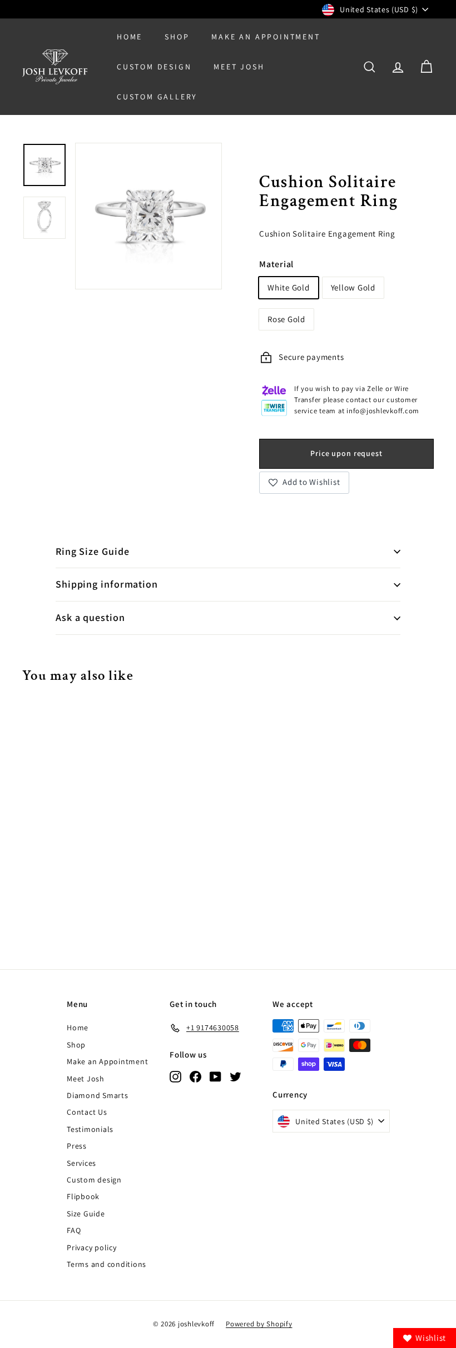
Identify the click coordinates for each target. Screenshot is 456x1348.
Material (276, 264)
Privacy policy (92, 1247)
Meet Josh (239, 67)
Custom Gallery (157, 97)
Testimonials (90, 1129)
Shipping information (107, 584)
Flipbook (83, 1196)
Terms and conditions (106, 1264)
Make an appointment (265, 37)
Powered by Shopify (259, 1324)
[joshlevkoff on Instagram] (175, 1076)
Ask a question (90, 617)
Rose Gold (286, 319)
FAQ (74, 1230)
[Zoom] (148, 216)
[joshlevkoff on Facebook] (195, 1076)
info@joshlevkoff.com (382, 410)
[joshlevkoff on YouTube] (215, 1076)
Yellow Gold (353, 287)
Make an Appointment (107, 1061)
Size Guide (86, 1214)
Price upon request (346, 453)
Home (129, 37)
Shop (177, 37)
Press (77, 1146)
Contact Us (87, 1112)
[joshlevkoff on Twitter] (235, 1076)
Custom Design (154, 67)
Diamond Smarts (97, 1095)
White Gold (288, 287)
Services (81, 1163)
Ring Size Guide (93, 551)
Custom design (94, 1180)
